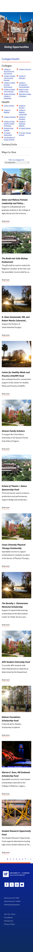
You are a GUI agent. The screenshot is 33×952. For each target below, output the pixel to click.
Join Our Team (9, 914)
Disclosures (8, 921)
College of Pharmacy (22, 118)
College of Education (22, 77)
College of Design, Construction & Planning (9, 78)
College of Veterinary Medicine (22, 124)
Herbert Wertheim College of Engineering (9, 96)
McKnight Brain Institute (8, 129)
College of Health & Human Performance (9, 85)
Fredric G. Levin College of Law (23, 90)
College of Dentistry (22, 107)
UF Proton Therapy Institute (25, 134)
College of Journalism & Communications (24, 85)
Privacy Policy (9, 924)
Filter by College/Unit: (16, 160)
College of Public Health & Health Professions (9, 124)
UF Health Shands (24, 128)
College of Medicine (7, 111)
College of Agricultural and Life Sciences (9, 71)
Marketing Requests (12, 904)
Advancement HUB (11, 898)
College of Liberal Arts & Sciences (9, 90)
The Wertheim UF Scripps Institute (9, 139)
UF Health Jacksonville (8, 134)
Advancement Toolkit (12, 901)
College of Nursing (10, 117)
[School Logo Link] (15, 874)
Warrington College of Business (25, 95)
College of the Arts (25, 69)
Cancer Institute (9, 106)
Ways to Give (9, 152)
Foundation (8, 917)
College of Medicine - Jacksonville (23, 112)
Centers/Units (9, 144)
